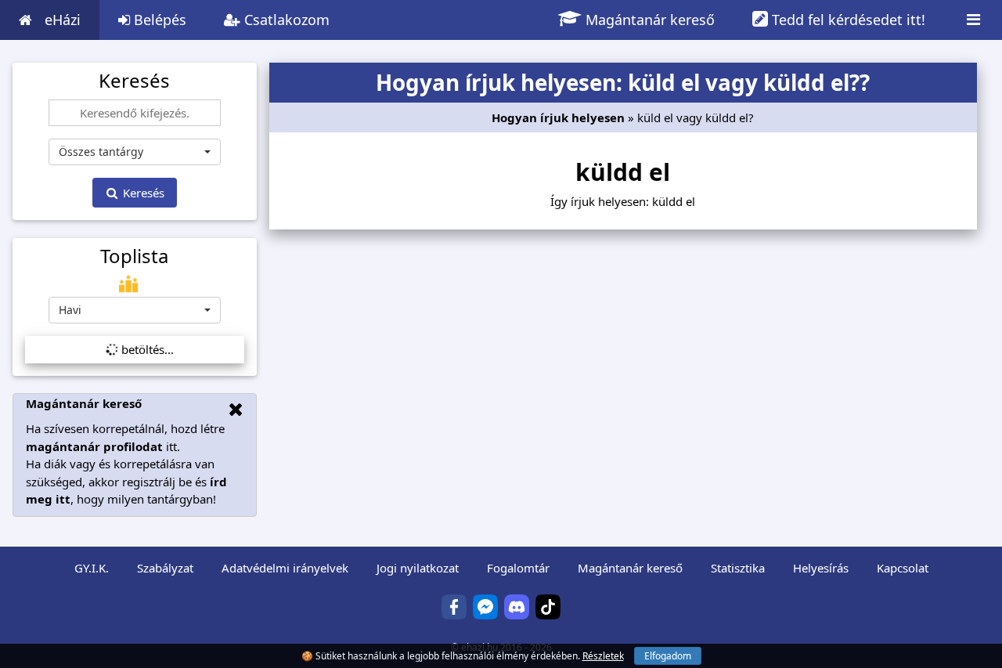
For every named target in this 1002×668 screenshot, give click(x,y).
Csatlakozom (285, 19)
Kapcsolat (902, 568)
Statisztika (738, 568)
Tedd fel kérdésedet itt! (846, 19)
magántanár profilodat (94, 446)
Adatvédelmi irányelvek (285, 568)
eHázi (63, 19)
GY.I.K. (91, 568)
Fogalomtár (518, 568)
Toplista (134, 256)
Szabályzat (165, 568)
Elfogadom (667, 656)
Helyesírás (821, 568)
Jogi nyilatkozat (418, 568)
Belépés (158, 19)
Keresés (142, 192)
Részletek (603, 656)
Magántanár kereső (648, 19)
